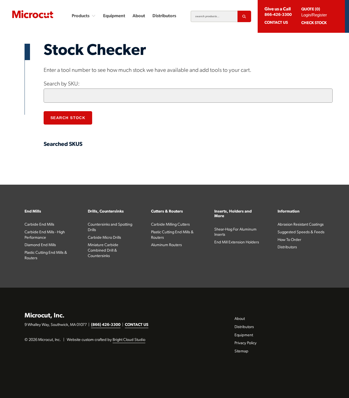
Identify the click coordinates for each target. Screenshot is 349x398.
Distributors (164, 16)
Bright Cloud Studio (129, 340)
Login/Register (314, 15)
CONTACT (276, 23)
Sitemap (241, 351)
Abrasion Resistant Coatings (301, 225)
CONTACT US (136, 325)
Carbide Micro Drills (104, 238)
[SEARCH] (244, 16)
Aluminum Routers (166, 245)
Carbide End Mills (39, 225)
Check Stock (314, 23)
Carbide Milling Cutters (170, 225)
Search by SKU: (62, 84)
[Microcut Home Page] (32, 14)
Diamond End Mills (40, 245)
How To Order (289, 240)
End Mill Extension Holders (236, 242)
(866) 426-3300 (106, 325)
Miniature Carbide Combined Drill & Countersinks (103, 250)
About (139, 16)
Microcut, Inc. (45, 315)
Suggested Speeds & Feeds (301, 232)
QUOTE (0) (310, 9)
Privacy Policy (245, 343)
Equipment (114, 16)
